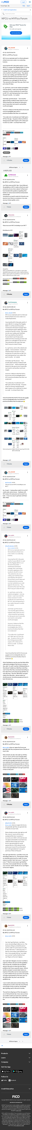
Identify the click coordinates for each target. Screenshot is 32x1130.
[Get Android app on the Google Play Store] (17, 1071)
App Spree (6, 152)
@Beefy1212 (8, 823)
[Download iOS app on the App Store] (6, 1071)
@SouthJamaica (9, 546)
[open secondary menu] (30, 2)
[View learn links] (29, 1057)
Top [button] (2, 1045)
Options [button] (30, 10)
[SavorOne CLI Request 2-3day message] (22, 167)
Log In (23, 2)
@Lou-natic (6, 747)
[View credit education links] (29, 1089)
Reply (26, 160)
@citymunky (8, 482)
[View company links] (29, 1062)
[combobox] (16, 13)
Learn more (18, 1110)
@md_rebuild (8, 313)
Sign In (28, 6)
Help (23, 6)
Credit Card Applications (9, 10)
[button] (27, 47)
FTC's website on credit (19, 1125)
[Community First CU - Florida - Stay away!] (19, 167)
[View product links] (29, 1053)
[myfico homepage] (5, 2)
